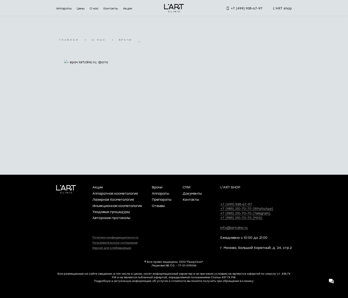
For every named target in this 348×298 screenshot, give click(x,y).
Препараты (161, 199)
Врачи (157, 187)
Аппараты (64, 8)
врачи (125, 40)
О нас (94, 8)
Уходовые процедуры (111, 212)
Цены (81, 8)
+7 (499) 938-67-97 (236, 204)
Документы (192, 193)
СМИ (186, 187)
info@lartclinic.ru (234, 227)
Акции (127, 8)
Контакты (111, 8)
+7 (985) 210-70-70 (246, 208)
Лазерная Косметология (113, 199)
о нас (99, 40)
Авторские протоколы (111, 218)
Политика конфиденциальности (115, 237)
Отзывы (158, 206)
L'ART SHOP (230, 187)
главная (69, 40)
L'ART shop (282, 8)
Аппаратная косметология (115, 193)
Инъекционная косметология (117, 206)
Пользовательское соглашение (115, 242)
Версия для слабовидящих (111, 247)
